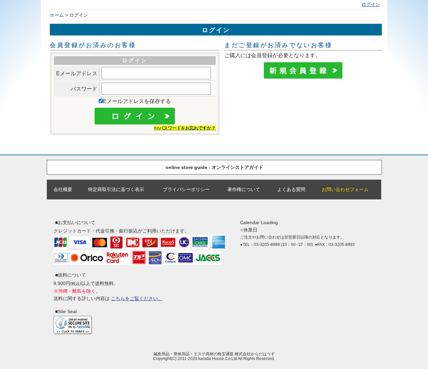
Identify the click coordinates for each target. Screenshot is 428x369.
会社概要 (63, 189)
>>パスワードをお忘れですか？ (185, 127)
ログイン (370, 4)
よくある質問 (291, 189)
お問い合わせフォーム (345, 189)
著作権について (243, 189)
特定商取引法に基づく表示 (116, 189)
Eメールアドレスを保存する (137, 101)
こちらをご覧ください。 (137, 298)
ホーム (57, 15)
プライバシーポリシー (186, 189)
